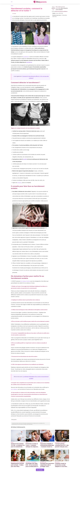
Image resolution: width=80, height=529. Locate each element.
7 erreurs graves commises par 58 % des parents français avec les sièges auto (62, 445)
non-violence (14, 389)
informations (43, 462)
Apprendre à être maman (60, 442)
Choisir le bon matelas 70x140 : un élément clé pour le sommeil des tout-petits (18, 445)
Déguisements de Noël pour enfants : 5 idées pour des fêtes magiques (17, 465)
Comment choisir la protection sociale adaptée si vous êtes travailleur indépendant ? (61, 465)
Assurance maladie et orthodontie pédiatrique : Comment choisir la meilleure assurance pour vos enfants (47, 445)
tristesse (19, 182)
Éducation (57, 462)
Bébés (12, 5)
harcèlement (26, 56)
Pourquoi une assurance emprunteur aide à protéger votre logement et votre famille (47, 465)
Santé (27, 442)
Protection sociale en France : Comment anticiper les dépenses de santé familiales (32, 445)
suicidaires (29, 62)
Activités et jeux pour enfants (17, 462)
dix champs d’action (25, 281)
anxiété (25, 159)
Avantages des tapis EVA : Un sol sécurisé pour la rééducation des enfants (32, 465)
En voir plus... (40, 469)
